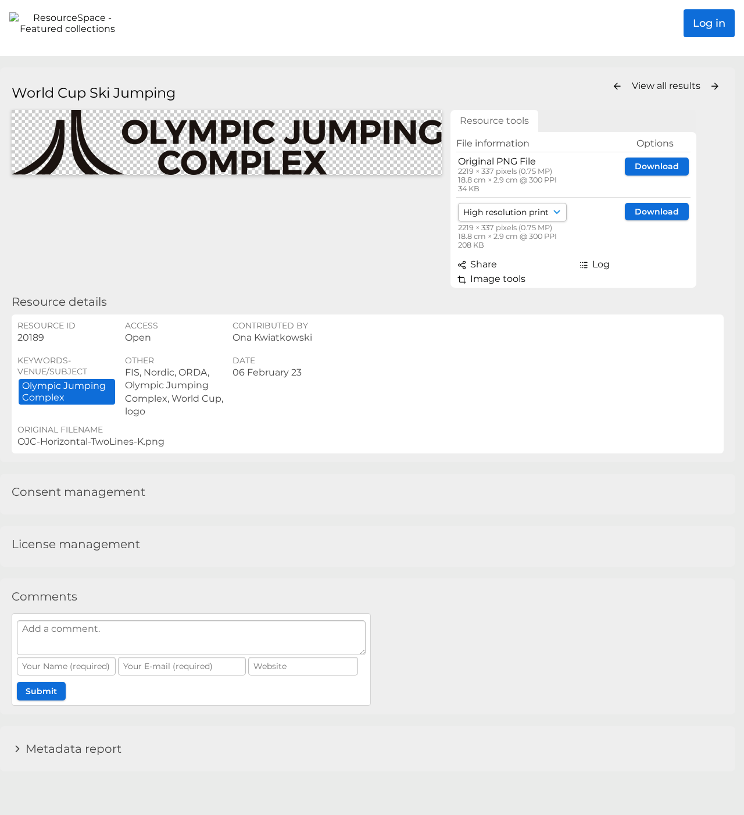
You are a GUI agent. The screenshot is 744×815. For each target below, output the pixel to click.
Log (600, 264)
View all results (667, 85)
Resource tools (494, 120)
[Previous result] (617, 86)
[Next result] (715, 86)
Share (482, 264)
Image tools (496, 278)
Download (657, 166)
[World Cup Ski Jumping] (227, 143)
